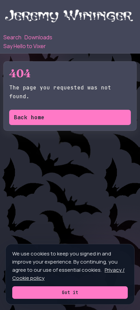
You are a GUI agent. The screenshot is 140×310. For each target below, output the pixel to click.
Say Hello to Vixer (24, 46)
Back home (29, 117)
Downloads (38, 37)
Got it (70, 292)
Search (12, 37)
